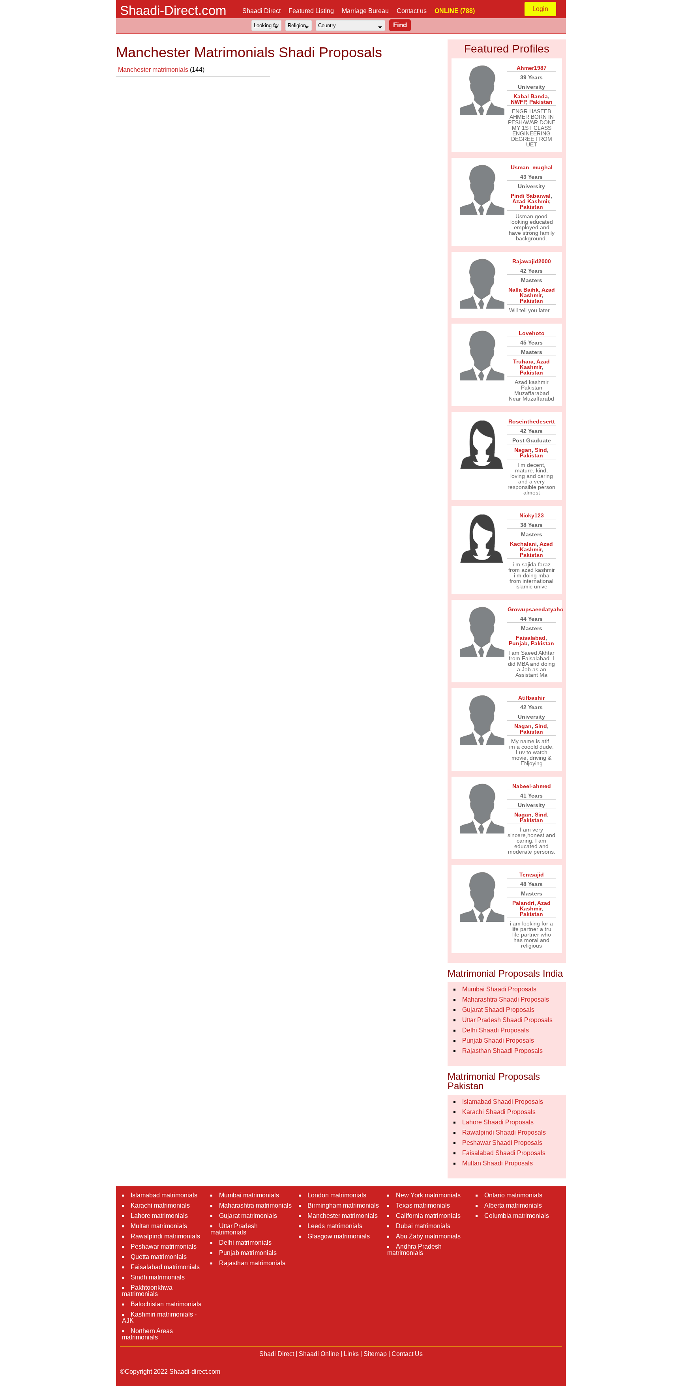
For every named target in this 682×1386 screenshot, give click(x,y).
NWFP (518, 102)
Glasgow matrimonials (338, 1236)
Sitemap (375, 1353)
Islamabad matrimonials (164, 1195)
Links (351, 1353)
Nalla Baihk (523, 290)
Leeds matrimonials (334, 1226)
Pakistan (541, 102)
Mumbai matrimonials (249, 1195)
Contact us (412, 10)
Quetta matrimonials (159, 1256)
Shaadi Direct (261, 10)
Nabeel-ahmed (531, 786)
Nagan (523, 450)
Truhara (523, 361)
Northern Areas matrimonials (147, 1334)
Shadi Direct (276, 1353)
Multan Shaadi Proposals (497, 1163)
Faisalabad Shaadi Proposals (503, 1153)
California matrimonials (428, 1215)
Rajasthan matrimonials (252, 1263)
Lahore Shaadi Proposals (498, 1122)
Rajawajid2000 (531, 261)
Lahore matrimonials (159, 1215)
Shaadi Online (319, 1353)
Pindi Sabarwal (531, 196)
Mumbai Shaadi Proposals (499, 989)
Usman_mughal (532, 167)
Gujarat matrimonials (248, 1215)
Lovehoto (532, 333)
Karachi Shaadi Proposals (499, 1112)
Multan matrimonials (159, 1226)
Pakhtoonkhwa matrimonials (147, 1290)
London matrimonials (336, 1195)
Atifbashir (531, 698)
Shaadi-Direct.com (173, 10)
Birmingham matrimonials (343, 1205)
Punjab (518, 643)
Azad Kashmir (530, 201)
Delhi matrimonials (245, 1242)
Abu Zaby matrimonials (428, 1236)
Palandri (523, 903)
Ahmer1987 (532, 68)
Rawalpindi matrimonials (165, 1236)
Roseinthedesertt (531, 421)
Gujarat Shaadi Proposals (498, 1009)
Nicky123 (531, 515)
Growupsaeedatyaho (536, 609)
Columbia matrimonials (516, 1215)
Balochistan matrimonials (166, 1304)
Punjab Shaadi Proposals (498, 1040)
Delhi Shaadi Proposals (495, 1030)
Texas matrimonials (423, 1205)
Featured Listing (311, 10)
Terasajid (531, 874)
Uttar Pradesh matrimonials (234, 1229)
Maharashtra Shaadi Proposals (505, 999)
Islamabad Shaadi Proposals (502, 1101)
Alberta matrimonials (513, 1205)
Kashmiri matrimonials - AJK (159, 1317)
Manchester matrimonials (154, 69)
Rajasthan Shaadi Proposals (502, 1050)
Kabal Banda (530, 96)
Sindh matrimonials (158, 1277)
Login (540, 9)
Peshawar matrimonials (164, 1246)
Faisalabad (530, 638)
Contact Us (407, 1353)
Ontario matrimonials (513, 1195)
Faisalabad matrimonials (165, 1267)
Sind (541, 450)
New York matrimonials (428, 1195)
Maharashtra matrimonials (255, 1205)
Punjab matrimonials (248, 1252)
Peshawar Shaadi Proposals (502, 1142)
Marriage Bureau (365, 10)
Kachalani (523, 544)
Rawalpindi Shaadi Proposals (504, 1132)
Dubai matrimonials (423, 1226)
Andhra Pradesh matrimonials (414, 1249)
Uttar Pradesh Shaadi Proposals (507, 1020)
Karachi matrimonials (160, 1205)
